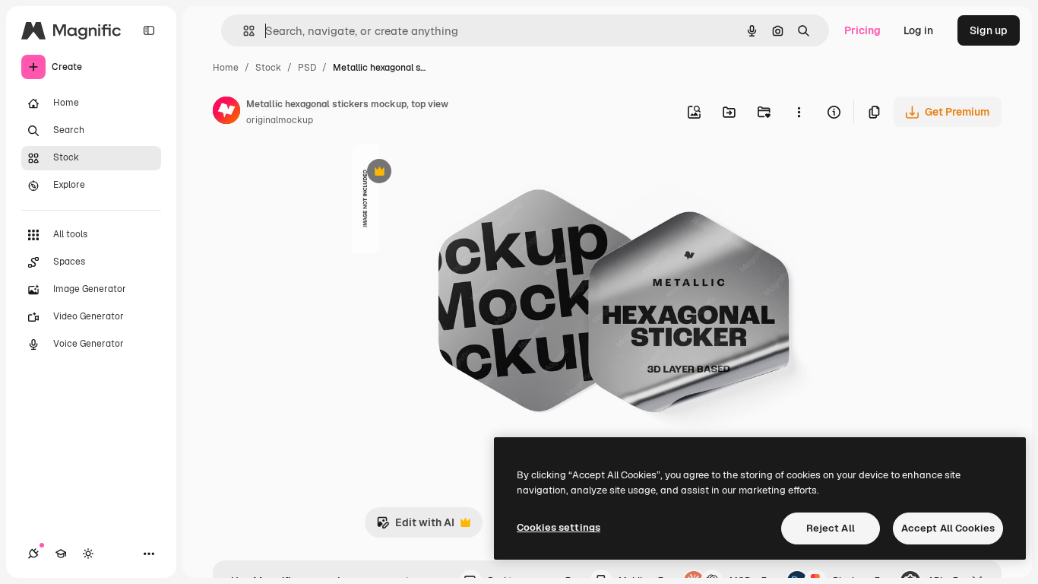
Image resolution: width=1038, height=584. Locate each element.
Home (226, 68)
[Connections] (33, 553)
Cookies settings (558, 527)
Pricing (862, 30)
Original (449, 173)
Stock (268, 68)
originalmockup (279, 120)
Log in (918, 30)
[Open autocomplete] (243, 30)
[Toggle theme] (88, 553)
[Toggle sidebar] (149, 30)
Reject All (830, 528)
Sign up (989, 30)
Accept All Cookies (948, 528)
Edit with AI (415, 527)
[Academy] (61, 553)
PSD (307, 68)
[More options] (798, 112)
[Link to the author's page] (226, 113)
